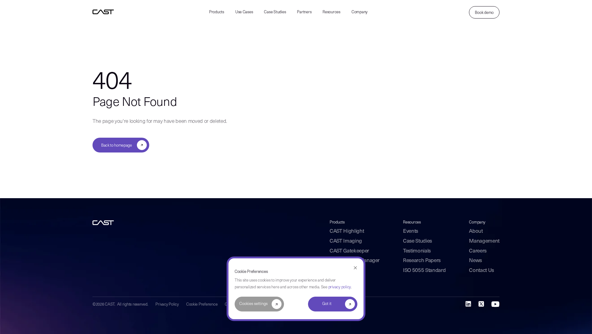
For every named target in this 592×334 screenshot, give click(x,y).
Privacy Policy (167, 305)
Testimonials (417, 251)
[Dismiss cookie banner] (355, 268)
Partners (304, 12)
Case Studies (275, 12)
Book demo (484, 13)
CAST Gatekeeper (349, 251)
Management (484, 241)
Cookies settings (253, 304)
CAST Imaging (346, 241)
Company (360, 12)
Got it (326, 304)
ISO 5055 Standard (424, 270)
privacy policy (339, 287)
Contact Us (481, 270)
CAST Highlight (347, 231)
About (476, 231)
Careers (478, 251)
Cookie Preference (202, 305)
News (475, 260)
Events (410, 231)
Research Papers (422, 260)
